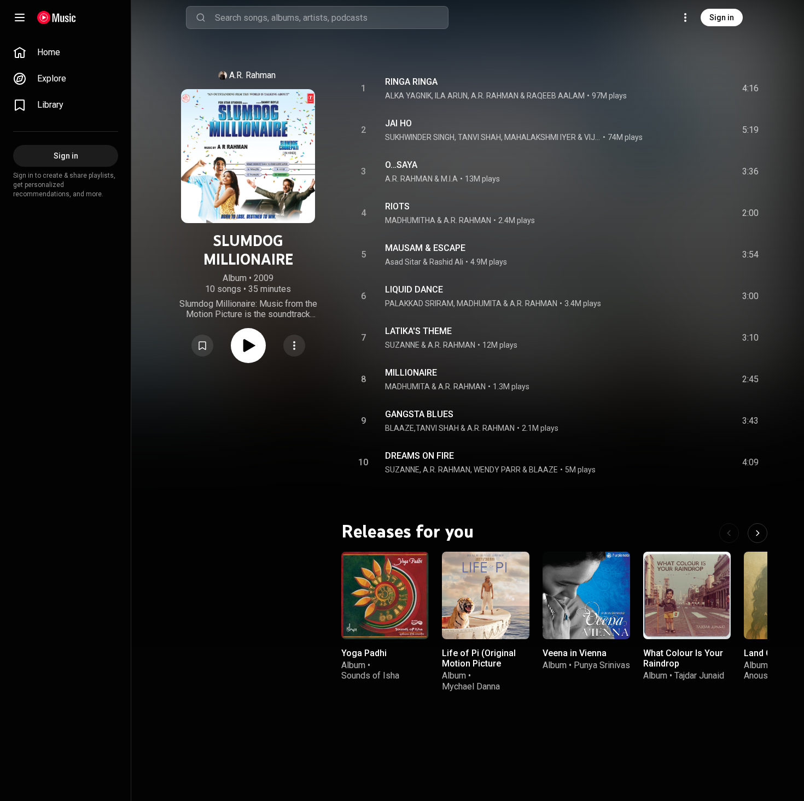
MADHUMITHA (410, 220)
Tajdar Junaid (699, 675)
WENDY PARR (497, 469)
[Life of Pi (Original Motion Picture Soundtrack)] (485, 595)
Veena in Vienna (575, 653)
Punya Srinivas (602, 665)
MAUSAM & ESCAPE (425, 248)
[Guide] (19, 17)
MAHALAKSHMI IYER (540, 137)
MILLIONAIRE (411, 372)
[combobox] (331, 17)
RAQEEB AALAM (556, 95)
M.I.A (449, 178)
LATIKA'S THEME (418, 331)
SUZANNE (402, 345)
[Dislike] (685, 89)
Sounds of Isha (370, 675)
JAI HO (398, 123)
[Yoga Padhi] (385, 595)
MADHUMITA (479, 303)
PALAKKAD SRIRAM (419, 303)
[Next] (757, 533)
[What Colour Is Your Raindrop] (687, 595)
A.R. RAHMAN (494, 95)
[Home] (56, 17)
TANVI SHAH (479, 137)
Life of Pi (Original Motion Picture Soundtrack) (479, 663)
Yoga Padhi (364, 653)
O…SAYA (401, 165)
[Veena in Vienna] (586, 595)
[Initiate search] (200, 17)
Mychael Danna (471, 686)
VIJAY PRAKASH (592, 137)
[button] (202, 345)
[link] (65, 52)
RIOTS (397, 206)
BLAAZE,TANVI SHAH (422, 428)
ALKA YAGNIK (408, 95)
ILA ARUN (451, 95)
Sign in (721, 17)
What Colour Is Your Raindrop (683, 658)
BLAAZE (543, 469)
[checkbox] (751, 88)
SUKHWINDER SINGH (420, 137)
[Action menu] (294, 345)
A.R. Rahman (252, 75)
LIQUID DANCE (414, 289)
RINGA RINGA (411, 82)
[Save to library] (202, 345)
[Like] (662, 89)
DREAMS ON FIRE (419, 456)
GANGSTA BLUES (419, 414)
